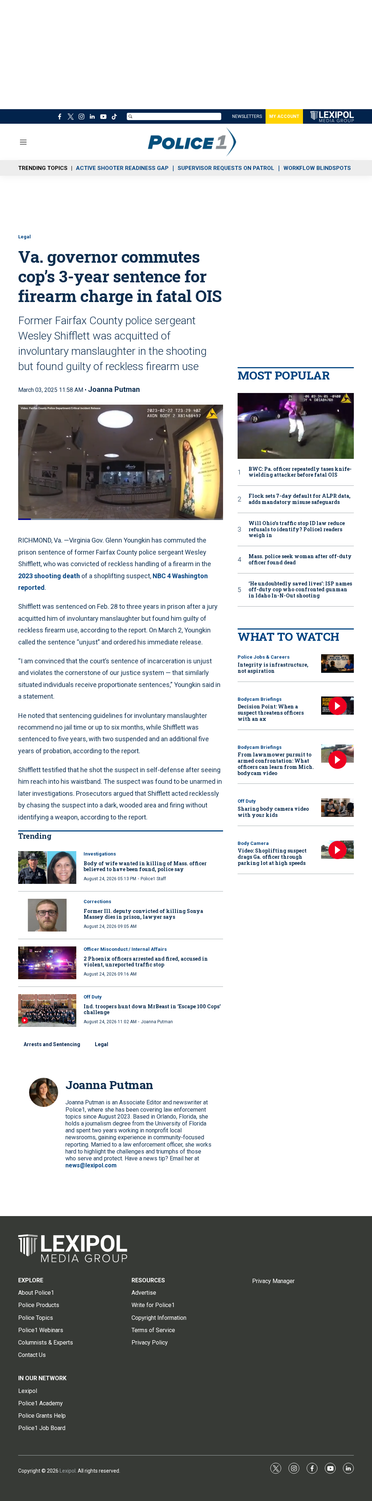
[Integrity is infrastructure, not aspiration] (337, 663)
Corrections (97, 901)
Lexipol (68, 1471)
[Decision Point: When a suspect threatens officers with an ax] (337, 705)
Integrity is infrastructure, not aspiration (273, 667)
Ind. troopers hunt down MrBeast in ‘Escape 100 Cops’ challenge (152, 1009)
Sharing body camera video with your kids (273, 811)
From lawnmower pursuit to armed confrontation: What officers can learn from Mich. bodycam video (276, 763)
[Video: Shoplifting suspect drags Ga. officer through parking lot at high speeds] (337, 850)
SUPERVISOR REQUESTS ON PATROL (226, 168)
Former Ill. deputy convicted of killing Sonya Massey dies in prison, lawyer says (143, 914)
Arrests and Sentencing (52, 1044)
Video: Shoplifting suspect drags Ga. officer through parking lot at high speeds (272, 856)
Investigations (100, 854)
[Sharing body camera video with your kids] (337, 807)
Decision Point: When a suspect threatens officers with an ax (271, 712)
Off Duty (93, 997)
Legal (24, 236)
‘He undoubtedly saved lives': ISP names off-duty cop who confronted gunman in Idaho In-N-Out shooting (300, 590)
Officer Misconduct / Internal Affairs (125, 949)
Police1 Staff (153, 878)
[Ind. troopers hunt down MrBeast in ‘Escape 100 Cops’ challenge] (47, 1010)
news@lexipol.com (91, 1165)
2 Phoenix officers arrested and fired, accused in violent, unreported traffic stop (146, 961)
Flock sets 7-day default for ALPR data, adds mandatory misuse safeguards (299, 499)
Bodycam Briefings (260, 699)
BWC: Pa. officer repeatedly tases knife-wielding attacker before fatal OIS (300, 472)
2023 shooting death (49, 576)
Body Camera (253, 843)
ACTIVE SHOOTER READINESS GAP (122, 168)
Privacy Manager (273, 1281)
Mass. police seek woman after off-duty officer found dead (300, 559)
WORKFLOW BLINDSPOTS (317, 168)
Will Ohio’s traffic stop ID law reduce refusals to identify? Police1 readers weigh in (296, 529)
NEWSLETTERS (247, 116)
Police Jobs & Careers (264, 657)
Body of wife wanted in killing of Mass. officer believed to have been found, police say (145, 866)
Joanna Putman (114, 389)
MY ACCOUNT (284, 116)
